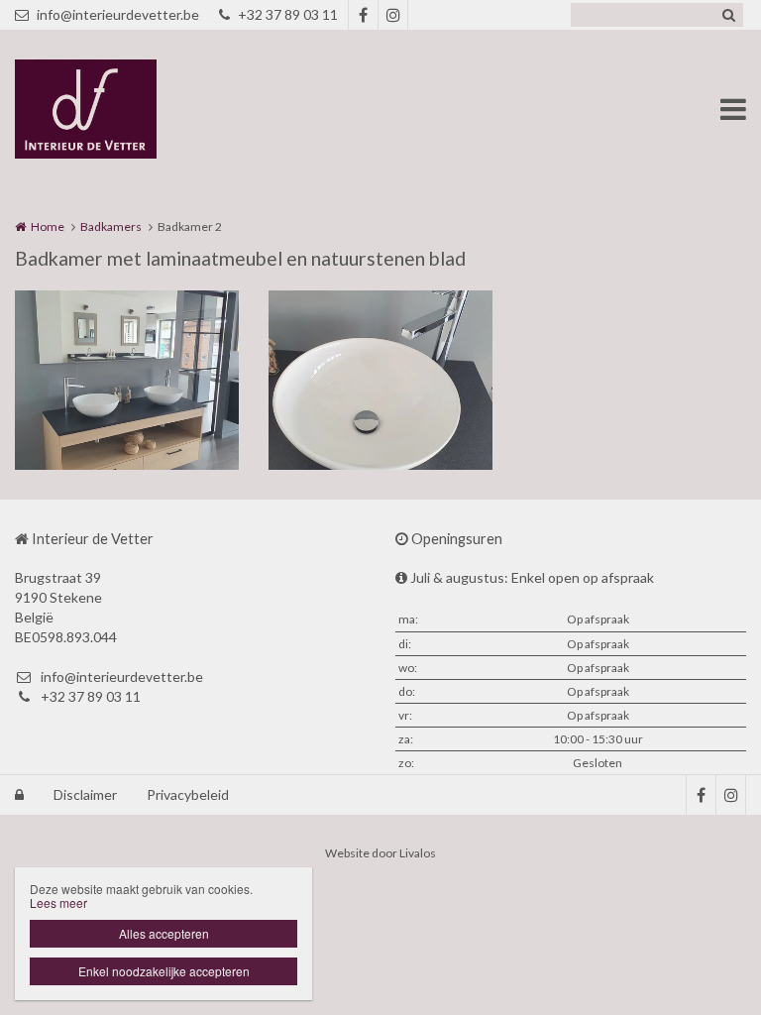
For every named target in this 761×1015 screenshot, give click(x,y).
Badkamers (111, 226)
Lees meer (58, 902)
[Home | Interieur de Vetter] (115, 109)
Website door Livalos (380, 853)
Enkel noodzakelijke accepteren (164, 970)
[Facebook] (363, 15)
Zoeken (728, 15)
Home (47, 226)
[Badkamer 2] (127, 380)
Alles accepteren (164, 933)
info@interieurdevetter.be (118, 14)
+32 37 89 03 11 (288, 14)
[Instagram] (392, 15)
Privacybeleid (188, 794)
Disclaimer (85, 794)
